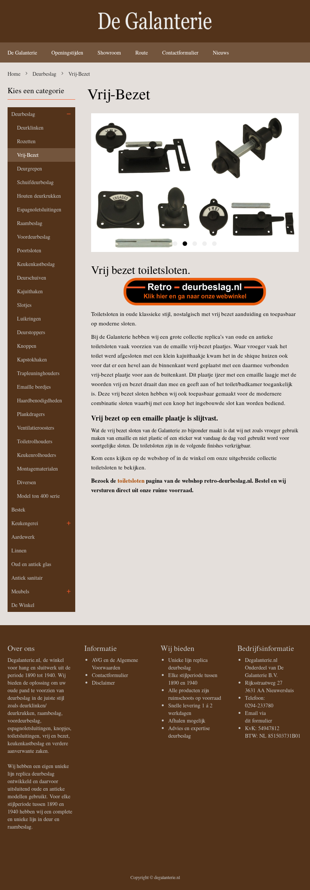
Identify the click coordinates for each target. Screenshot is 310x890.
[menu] (155, 52)
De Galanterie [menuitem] (22, 52)
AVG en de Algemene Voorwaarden (115, 663)
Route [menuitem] (141, 52)
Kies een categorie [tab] (36, 90)
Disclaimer (103, 682)
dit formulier (258, 720)
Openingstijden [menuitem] (67, 52)
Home (15, 73)
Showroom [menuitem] (109, 52)
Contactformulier (110, 675)
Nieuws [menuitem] (221, 52)
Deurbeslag (45, 73)
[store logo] (155, 23)
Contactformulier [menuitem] (180, 52)
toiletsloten (131, 480)
